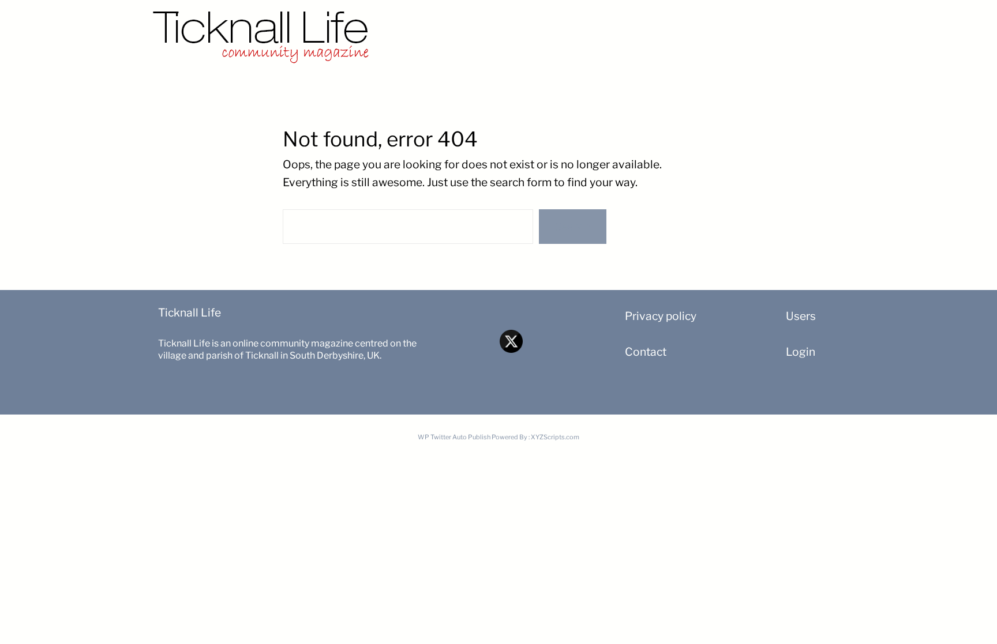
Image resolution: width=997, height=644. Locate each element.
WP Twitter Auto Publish (454, 437)
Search (572, 227)
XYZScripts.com (555, 437)
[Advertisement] (643, 32)
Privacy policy (660, 316)
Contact (645, 352)
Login (800, 352)
